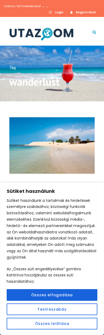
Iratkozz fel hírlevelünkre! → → (26, 6)
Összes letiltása (52, 323)
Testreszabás (52, 309)
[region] (52, 258)
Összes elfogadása (52, 295)
